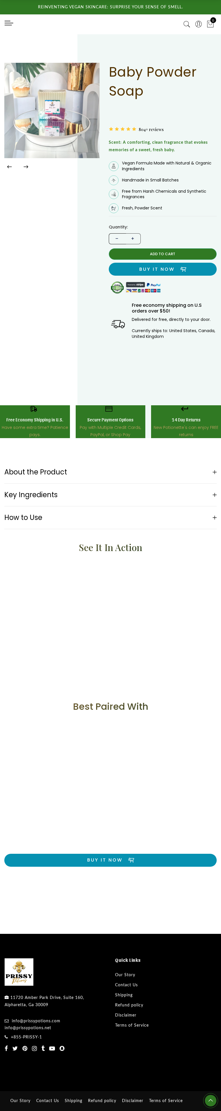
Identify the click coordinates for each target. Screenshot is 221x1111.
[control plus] (133, 261)
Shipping (124, 1018)
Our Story (125, 998)
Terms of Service (132, 1048)
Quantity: (118, 250)
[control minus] (116, 261)
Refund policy (129, 1028)
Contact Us (126, 1008)
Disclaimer (125, 1038)
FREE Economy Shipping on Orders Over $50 (163, 141)
